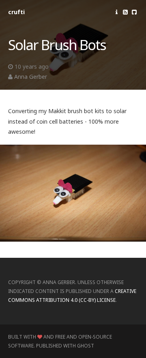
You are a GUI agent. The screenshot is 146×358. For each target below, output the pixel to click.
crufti (16, 12)
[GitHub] (134, 12)
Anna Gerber (30, 76)
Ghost (85, 345)
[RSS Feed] (125, 12)
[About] (116, 12)
